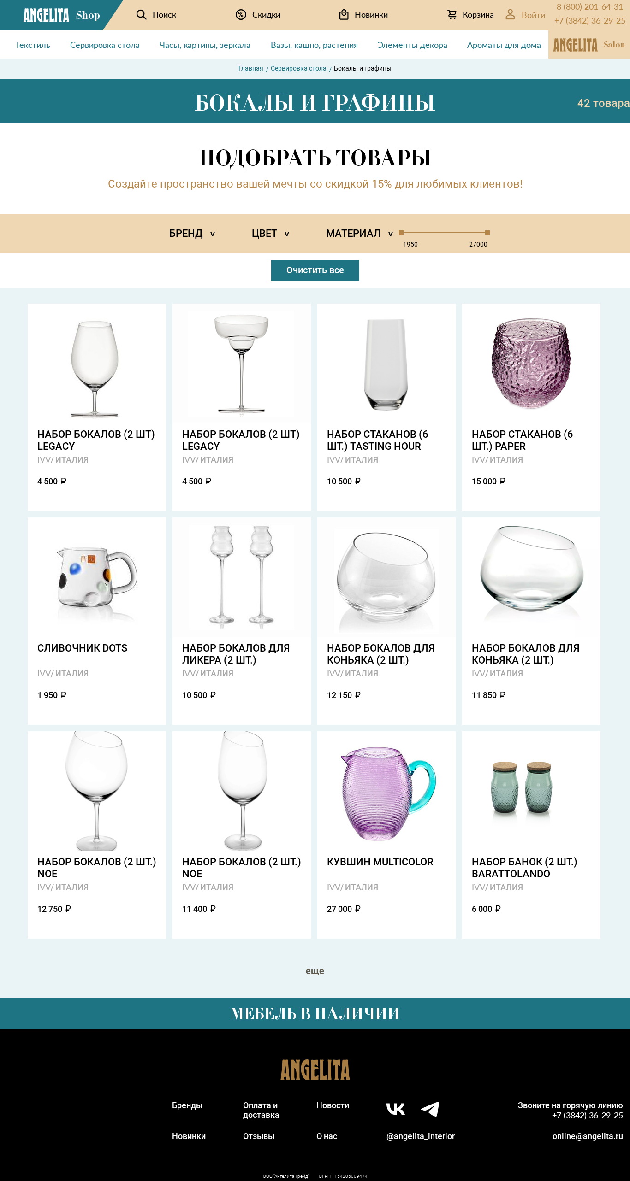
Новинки (189, 1136)
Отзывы (258, 1136)
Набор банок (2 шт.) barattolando (524, 868)
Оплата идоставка (261, 1110)
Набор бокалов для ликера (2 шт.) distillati (236, 654)
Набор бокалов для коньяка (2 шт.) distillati (381, 654)
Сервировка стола (299, 68)
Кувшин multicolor (380, 862)
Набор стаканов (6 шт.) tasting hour (377, 440)
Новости (332, 1105)
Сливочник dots (82, 648)
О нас (326, 1136)
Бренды (187, 1105)
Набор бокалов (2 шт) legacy (96, 440)
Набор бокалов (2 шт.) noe (96, 868)
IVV (44, 459)
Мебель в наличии (315, 1014)
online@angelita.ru (588, 1136)
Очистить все (315, 270)
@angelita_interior (420, 1136)
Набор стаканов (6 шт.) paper (522, 440)
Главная (250, 68)
